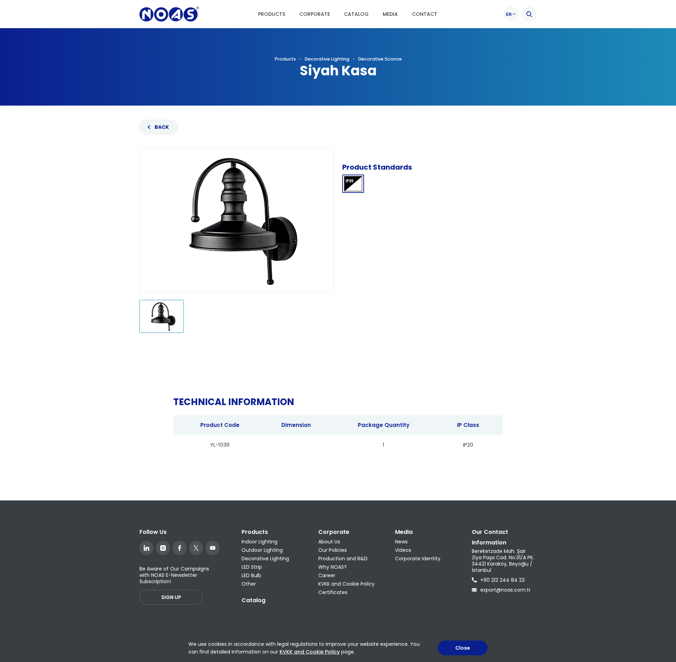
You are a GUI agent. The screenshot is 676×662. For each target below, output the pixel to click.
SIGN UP (171, 597)
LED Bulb (251, 575)
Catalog (356, 14)
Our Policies (332, 550)
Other (249, 583)
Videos (403, 550)
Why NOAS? (332, 566)
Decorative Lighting (327, 59)
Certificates (333, 592)
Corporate (314, 14)
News (401, 541)
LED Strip (252, 566)
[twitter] (196, 548)
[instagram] (163, 548)
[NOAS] (169, 14)
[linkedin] (146, 548)
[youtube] (213, 548)
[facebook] (180, 548)
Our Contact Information (490, 537)
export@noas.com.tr (505, 590)
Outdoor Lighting (262, 550)
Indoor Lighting (259, 541)
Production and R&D (343, 558)
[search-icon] (529, 14)
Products (271, 14)
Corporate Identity (417, 558)
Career (326, 575)
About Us (329, 541)
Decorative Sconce (380, 59)
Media (390, 14)
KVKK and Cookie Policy (346, 583)
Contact (424, 14)
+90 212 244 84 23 (502, 580)
